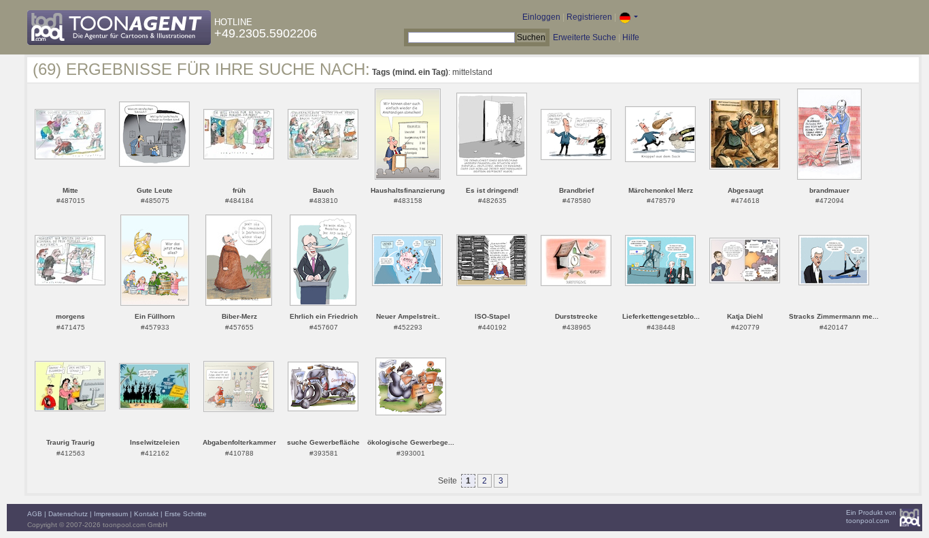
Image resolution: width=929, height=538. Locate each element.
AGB (34, 514)
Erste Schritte (186, 514)
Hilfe (630, 37)
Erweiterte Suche (584, 37)
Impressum (111, 514)
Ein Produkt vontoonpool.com (871, 516)
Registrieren (589, 17)
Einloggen (541, 17)
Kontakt (146, 514)
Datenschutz (68, 514)
